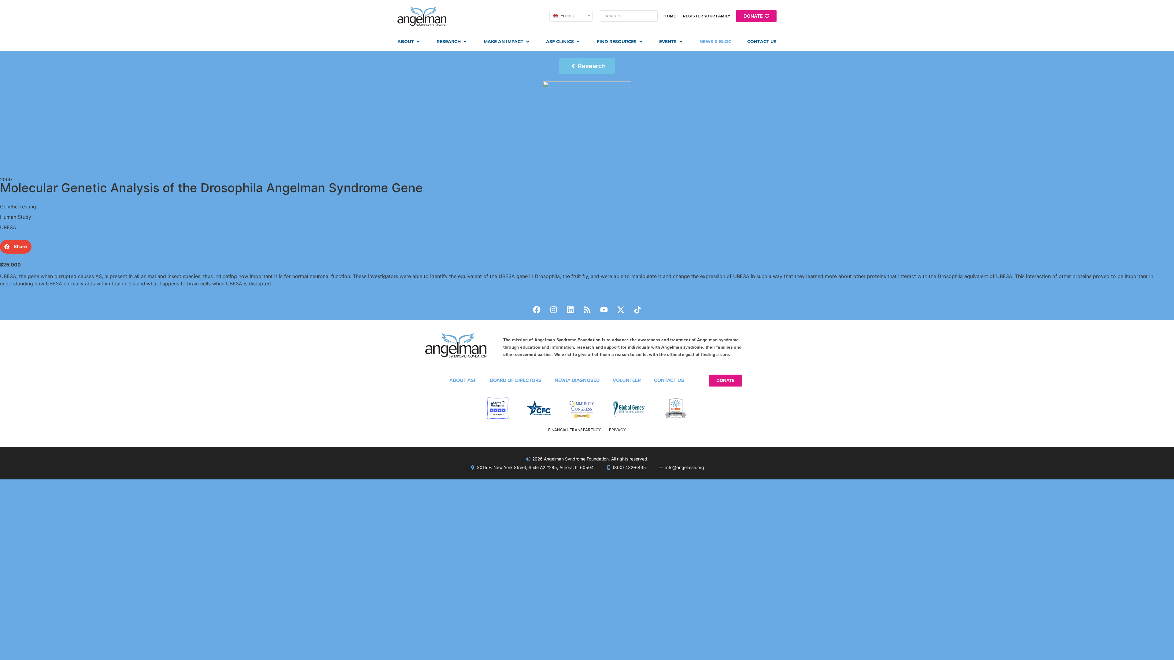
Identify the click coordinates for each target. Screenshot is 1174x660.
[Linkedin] (570, 309)
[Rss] (587, 309)
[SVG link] (421, 16)
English (566, 15)
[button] (409, 41)
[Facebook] (536, 309)
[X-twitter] (620, 309)
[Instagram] (553, 309)
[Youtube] (603, 309)
